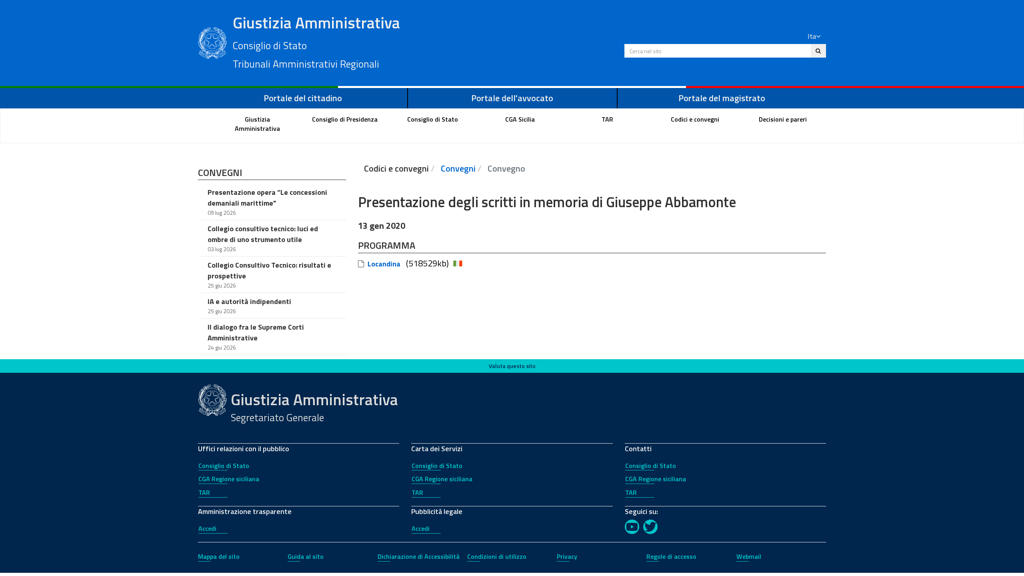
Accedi (207, 528)
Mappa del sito (219, 556)
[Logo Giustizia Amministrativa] (212, 42)
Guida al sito (306, 556)
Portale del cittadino (303, 98)
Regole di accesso (671, 556)
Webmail (748, 556)
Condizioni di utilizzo (496, 556)
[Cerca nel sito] (818, 51)
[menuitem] (257, 124)
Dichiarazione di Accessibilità (419, 556)
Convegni (458, 168)
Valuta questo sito (512, 366)
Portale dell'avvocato (512, 98)
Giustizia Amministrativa (316, 41)
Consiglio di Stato (223, 465)
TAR (204, 492)
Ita (812, 36)
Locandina (384, 263)
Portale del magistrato (721, 98)
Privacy (567, 556)
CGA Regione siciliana (228, 479)
